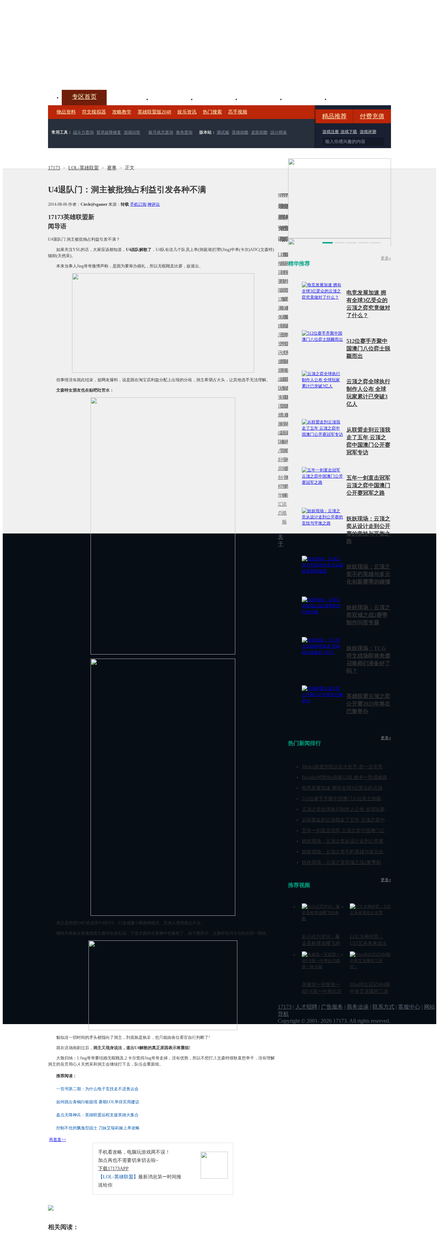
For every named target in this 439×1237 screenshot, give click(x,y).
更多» (386, 258)
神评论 (153, 204)
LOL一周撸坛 (287, 468)
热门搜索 (212, 112)
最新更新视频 (283, 277)
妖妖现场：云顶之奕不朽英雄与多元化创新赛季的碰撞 (368, 574)
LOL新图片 (281, 330)
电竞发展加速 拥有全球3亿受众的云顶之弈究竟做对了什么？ (366, 788)
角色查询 (184, 132)
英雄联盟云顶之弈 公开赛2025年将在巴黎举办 (368, 703)
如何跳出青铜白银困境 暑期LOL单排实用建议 (97, 1102)
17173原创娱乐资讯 (279, 326)
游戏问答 (132, 132)
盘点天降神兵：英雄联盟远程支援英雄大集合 (97, 1115)
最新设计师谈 (285, 437)
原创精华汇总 (279, 491)
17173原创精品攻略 (281, 281)
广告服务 (332, 1007)
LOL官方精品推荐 (281, 424)
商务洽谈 (358, 1007)
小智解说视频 (283, 500)
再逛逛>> (57, 1139)
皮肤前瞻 (259, 132)
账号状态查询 (161, 132)
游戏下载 (349, 131)
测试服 (223, 132)
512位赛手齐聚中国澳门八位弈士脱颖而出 (368, 348)
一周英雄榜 (281, 370)
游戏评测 (368, 131)
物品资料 (66, 112)
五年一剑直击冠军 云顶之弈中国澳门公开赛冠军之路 (368, 485)
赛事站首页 (287, 272)
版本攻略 (262, 98)
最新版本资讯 (285, 330)
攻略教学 (121, 112)
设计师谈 (278, 132)
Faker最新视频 (283, 325)
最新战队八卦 (279, 437)
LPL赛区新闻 (287, 317)
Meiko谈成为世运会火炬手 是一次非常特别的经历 (354, 766)
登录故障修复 (108, 132)
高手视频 (237, 112)
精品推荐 (334, 116)
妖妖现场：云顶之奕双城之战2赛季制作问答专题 (368, 614)
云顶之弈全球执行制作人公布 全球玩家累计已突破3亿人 (361, 809)
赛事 (112, 167)
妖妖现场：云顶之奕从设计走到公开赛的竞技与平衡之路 (362, 841)
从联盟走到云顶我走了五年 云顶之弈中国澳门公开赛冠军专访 (367, 819)
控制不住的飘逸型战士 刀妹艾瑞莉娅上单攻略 (98, 1128)
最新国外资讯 (285, 277)
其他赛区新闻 (287, 366)
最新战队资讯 (279, 384)
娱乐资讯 (187, 112)
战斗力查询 (83, 132)
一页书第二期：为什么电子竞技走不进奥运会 (97, 1088)
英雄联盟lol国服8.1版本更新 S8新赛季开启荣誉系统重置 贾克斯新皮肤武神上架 (101, 73)
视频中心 (129, 98)
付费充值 (372, 116)
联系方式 (383, 1007)
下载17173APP (113, 1168)
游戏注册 (331, 131)
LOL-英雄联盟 (83, 167)
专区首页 (84, 96)
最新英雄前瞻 (285, 384)
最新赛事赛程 (287, 419)
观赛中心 (218, 98)
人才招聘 (306, 1007)
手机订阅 (138, 204)
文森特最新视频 (283, 379)
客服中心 (409, 1007)
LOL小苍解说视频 (283, 441)
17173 (54, 167)
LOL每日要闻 (279, 272)
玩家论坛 (352, 98)
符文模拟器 (94, 112)
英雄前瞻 (240, 132)
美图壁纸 (307, 98)
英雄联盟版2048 (154, 112)
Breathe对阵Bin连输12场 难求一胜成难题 (344, 777)
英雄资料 (173, 98)
